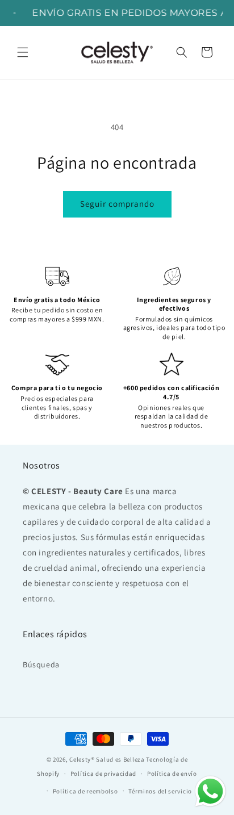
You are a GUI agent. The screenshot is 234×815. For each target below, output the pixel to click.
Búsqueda (41, 664)
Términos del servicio (160, 791)
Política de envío (172, 774)
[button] (22, 52)
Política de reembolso (85, 791)
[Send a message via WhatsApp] (210, 791)
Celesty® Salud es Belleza (107, 759)
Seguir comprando (117, 203)
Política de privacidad (103, 774)
